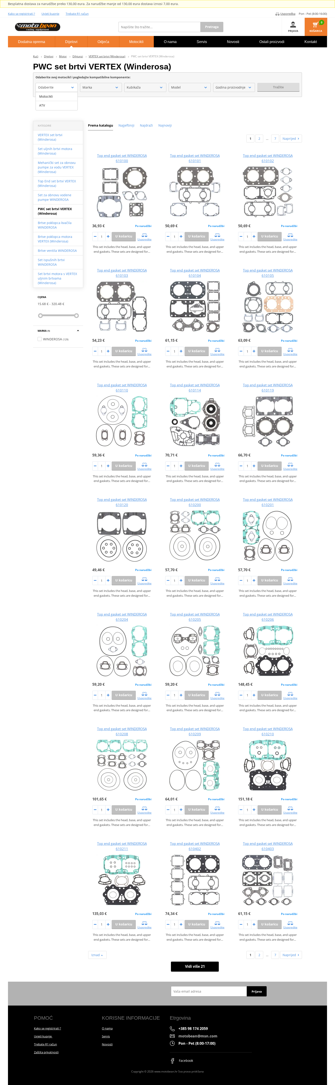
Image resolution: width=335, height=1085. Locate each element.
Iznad (96, 955)
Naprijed (289, 138)
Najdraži (146, 125)
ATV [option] (42, 105)
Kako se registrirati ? (21, 14)
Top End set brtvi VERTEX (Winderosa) (57, 183)
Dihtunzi (77, 56)
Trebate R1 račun (77, 14)
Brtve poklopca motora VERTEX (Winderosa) (55, 238)
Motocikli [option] (46, 96)
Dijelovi (48, 56)
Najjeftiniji (126, 125)
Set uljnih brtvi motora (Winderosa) (55, 151)
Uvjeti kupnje (50, 14)
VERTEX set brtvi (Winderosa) (107, 56)
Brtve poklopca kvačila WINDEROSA (55, 225)
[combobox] (57, 87)
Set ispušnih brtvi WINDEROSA (51, 262)
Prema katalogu (100, 125)
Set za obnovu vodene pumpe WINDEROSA (54, 197)
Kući (35, 56)
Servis (106, 1036)
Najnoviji (165, 125)
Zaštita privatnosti (46, 1052)
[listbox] (57, 101)
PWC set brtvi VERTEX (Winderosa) (55, 211)
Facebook (185, 1060)
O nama (107, 1028)
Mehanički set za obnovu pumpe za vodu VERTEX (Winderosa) (57, 167)
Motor (63, 56)
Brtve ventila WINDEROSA (57, 250)
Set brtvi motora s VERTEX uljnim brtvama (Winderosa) (57, 278)
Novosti (107, 1044)
